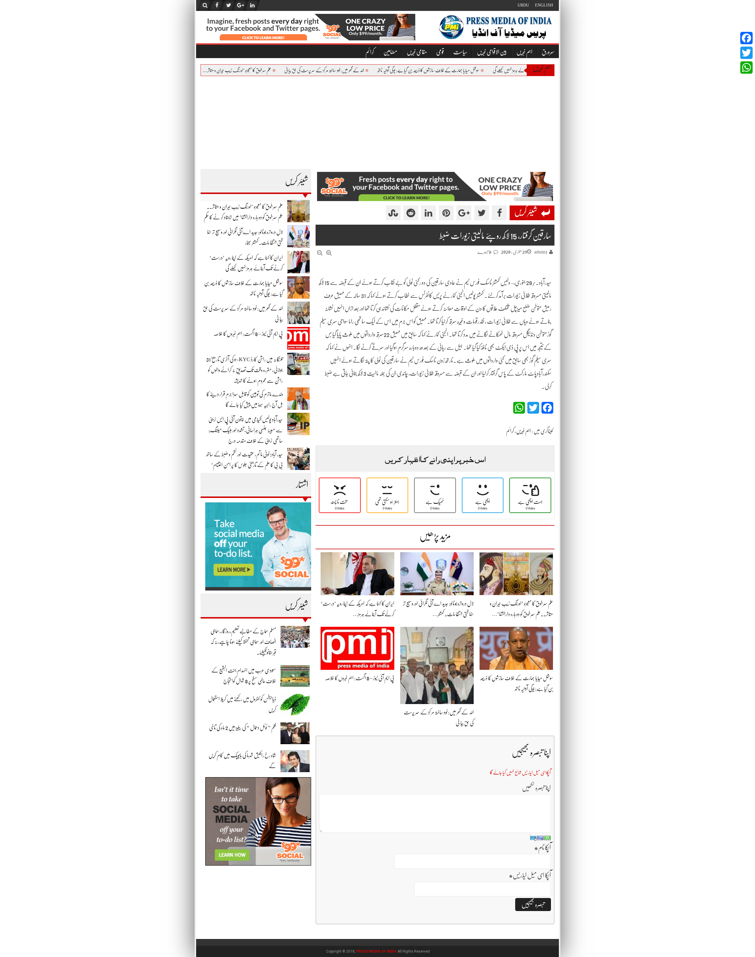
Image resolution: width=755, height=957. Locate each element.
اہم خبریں (524, 52)
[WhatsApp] (746, 67)
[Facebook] (746, 38)
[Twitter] (746, 52)
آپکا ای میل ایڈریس (530, 875)
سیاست (460, 52)
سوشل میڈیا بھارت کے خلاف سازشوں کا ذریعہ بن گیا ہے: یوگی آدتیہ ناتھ (444, 70)
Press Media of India (376, 951)
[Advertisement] (377, 120)
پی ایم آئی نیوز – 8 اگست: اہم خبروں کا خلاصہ (248, 333)
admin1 (540, 252)
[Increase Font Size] (329, 252)
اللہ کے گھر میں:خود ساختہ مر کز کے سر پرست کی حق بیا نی (340, 70)
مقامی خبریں (417, 52)
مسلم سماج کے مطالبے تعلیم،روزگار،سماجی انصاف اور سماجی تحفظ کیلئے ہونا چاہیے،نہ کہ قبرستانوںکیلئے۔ (243, 642)
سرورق (548, 52)
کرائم (369, 52)
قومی (440, 52)
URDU (523, 5)
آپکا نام (542, 847)
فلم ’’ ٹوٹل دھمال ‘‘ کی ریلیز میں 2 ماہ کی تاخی (242, 727)
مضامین (390, 52)
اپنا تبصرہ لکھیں (536, 787)
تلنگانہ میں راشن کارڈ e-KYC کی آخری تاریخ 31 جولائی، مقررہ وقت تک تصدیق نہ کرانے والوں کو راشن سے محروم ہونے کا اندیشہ (244, 370)
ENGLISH (544, 5)
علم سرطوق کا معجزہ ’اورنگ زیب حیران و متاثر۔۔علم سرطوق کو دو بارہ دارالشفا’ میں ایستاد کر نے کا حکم (217, 70)
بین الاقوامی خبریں (492, 52)
